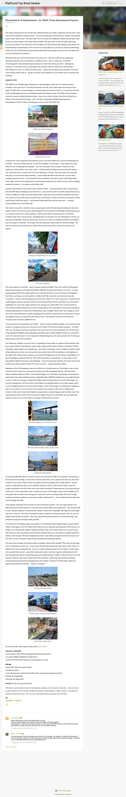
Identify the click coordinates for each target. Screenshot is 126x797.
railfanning (9, 700)
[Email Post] (6, 698)
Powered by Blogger (64, 790)
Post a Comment (11, 747)
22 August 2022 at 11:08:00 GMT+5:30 (23, 742)
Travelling (18, 700)
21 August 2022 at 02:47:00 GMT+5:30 (23, 728)
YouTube (42, 646)
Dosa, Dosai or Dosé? (104, 140)
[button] (6, 26)
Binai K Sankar (16, 733)
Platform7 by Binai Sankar (22, 3)
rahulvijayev (15, 718)
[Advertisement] (43, 766)
